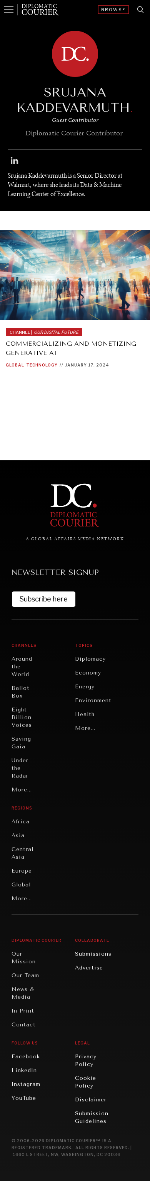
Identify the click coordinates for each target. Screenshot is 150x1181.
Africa (21, 821)
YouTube (24, 1098)
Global (15, 365)
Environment (93, 700)
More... (22, 789)
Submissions (93, 954)
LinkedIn (24, 1070)
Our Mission (24, 958)
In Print (23, 1011)
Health (85, 714)
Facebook (26, 1056)
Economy (88, 673)
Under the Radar (20, 768)
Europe (22, 871)
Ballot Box (21, 692)
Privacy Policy (86, 1060)
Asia (18, 835)
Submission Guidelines (91, 1117)
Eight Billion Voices (22, 717)
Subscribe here (44, 599)
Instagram (26, 1084)
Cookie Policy (85, 1082)
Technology (42, 365)
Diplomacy (90, 659)
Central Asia (22, 853)
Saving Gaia (21, 743)
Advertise (89, 967)
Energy (85, 686)
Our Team (25, 975)
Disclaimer (91, 1099)
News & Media (23, 993)
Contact (24, 1024)
